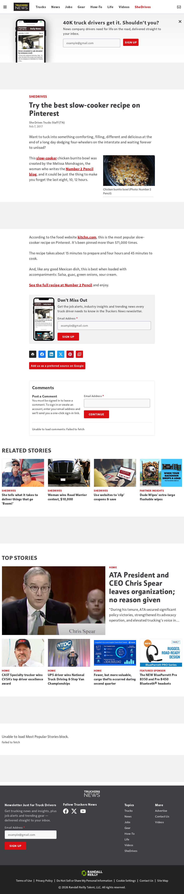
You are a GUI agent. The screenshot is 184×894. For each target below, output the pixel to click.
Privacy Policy (44, 880)
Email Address (68, 318)
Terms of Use (24, 880)
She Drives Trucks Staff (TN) (47, 122)
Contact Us (146, 880)
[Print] (32, 354)
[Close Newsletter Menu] (180, 21)
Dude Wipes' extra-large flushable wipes (157, 497)
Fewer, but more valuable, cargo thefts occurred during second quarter (115, 679)
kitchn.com (87, 237)
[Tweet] (60, 354)
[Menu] (5, 6)
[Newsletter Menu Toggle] (179, 6)
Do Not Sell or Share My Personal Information (84, 880)
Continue (96, 414)
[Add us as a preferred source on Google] (79, 354)
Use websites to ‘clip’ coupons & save (109, 497)
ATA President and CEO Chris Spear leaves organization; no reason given (142, 587)
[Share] (42, 354)
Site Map (162, 880)
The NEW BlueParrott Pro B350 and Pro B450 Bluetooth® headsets (158, 679)
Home (113, 567)
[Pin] (70, 354)
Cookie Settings (126, 880)
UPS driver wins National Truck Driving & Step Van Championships (66, 679)
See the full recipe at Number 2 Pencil (60, 285)
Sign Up (131, 42)
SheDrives (38, 96)
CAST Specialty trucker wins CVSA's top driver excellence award (22, 679)
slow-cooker (46, 158)
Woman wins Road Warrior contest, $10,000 (67, 497)
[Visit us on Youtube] (83, 811)
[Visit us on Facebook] (65, 811)
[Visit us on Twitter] (74, 811)
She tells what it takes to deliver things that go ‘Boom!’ (20, 499)
